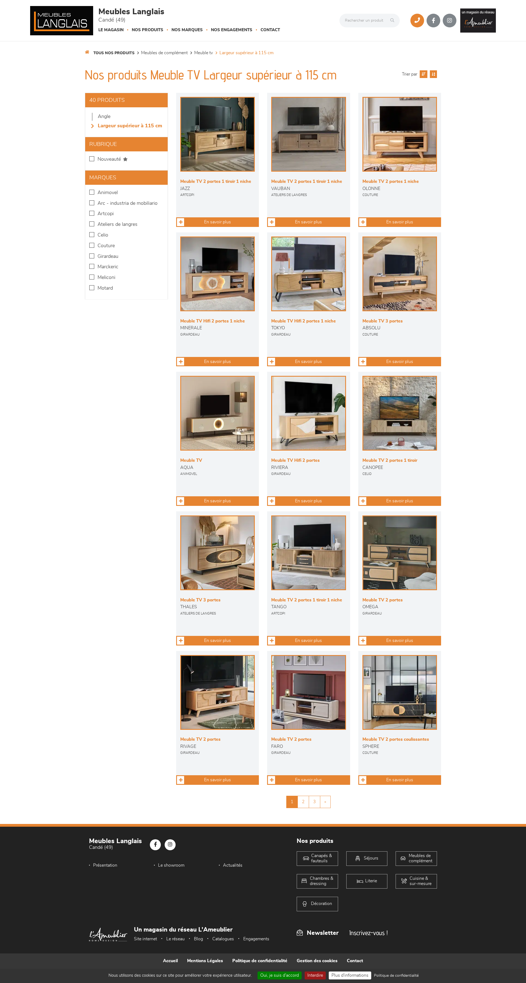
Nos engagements (231, 30)
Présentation (105, 865)
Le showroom (171, 865)
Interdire (315, 975)
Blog (198, 939)
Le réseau (175, 939)
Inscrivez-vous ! (368, 933)
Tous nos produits (114, 53)
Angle (104, 116)
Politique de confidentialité (259, 961)
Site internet (145, 939)
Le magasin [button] (111, 30)
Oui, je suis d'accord (279, 975)
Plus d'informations (349, 975)
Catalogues (223, 939)
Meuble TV (203, 53)
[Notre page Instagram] (449, 20)
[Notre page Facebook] (433, 20)
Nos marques (187, 30)
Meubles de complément (164, 53)
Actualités (232, 865)
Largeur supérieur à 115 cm (246, 53)
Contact (270, 30)
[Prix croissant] (422, 74)
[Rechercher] (394, 20)
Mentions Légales (205, 961)
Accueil (170, 961)
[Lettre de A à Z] (432, 74)
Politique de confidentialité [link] (396, 976)
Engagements (256, 939)
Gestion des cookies (317, 961)
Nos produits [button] (147, 30)
